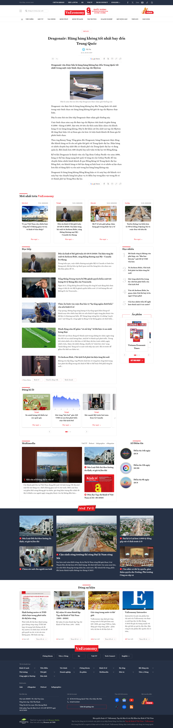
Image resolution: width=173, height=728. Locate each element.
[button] (66, 431)
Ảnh (21, 687)
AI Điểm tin (136, 443)
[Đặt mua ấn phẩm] (148, 10)
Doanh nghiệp (106, 19)
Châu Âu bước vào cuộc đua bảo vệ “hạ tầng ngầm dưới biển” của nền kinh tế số (85, 305)
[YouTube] (142, 2)
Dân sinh (146, 19)
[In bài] (52, 58)
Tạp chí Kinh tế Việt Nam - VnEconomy (139, 721)
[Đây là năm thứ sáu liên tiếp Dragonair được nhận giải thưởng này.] (86, 72)
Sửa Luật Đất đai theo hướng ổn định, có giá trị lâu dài (99, 468)
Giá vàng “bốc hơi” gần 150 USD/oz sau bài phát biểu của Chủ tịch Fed (66, 418)
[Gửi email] (112, 58)
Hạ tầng (127, 203)
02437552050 (75, 702)
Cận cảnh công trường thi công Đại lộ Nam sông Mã (84, 557)
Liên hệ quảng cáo (87, 707)
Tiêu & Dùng (73, 2)
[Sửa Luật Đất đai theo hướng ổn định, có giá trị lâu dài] (36, 526)
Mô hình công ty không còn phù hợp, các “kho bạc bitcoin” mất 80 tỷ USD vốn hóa (139, 258)
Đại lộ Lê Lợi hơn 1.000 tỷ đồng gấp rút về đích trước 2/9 (135, 540)
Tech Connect (102, 2)
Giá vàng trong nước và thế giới (103, 613)
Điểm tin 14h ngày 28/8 (142, 452)
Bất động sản (122, 19)
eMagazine (110, 443)
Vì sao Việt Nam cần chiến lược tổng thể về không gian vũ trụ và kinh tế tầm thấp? (35, 226)
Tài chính (51, 19)
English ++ (115, 2)
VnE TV (89, 2)
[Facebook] (127, 2)
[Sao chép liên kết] (116, 58)
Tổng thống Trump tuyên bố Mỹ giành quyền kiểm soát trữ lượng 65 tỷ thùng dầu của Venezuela (84, 280)
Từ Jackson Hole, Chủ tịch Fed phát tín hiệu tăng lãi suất (84, 357)
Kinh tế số (64, 19)
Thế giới (135, 19)
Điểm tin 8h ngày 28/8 (141, 481)
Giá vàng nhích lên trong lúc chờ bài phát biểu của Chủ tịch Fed (138, 281)
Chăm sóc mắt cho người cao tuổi (37, 569)
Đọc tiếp (26, 249)
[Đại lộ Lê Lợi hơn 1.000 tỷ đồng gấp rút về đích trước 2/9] (137, 526)
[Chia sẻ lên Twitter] (108, 58)
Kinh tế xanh (77, 19)
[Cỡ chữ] (56, 58)
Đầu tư (40, 19)
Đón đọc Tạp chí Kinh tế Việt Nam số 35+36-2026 (98, 496)
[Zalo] (137, 2)
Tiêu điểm (30, 19)
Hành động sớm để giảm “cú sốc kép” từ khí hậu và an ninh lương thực (85, 330)
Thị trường (92, 19)
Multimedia (28, 443)
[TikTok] (147, 2)
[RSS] (131, 707)
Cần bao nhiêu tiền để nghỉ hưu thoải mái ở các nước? (139, 303)
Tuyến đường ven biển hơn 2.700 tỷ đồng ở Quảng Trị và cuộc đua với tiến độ (138, 226)
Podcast (91, 443)
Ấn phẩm (137, 314)
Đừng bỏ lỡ (28, 390)
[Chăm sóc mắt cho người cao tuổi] (36, 556)
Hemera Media (54, 720)
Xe (82, 2)
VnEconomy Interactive (136, 612)
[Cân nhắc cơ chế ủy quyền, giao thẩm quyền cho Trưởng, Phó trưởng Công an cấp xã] (137, 556)
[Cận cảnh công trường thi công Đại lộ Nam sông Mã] (86, 534)
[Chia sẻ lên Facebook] (104, 58)
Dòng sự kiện (86, 587)
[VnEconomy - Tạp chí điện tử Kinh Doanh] (86, 648)
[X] (132, 2)
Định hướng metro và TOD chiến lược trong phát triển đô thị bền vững (34, 615)
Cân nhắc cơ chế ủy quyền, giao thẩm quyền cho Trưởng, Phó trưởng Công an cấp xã (136, 572)
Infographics (100, 443)
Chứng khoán (58, 2)
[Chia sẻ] (120, 58)
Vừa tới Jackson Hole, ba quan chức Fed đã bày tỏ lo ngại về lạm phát (139, 293)
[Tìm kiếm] (26, 11)
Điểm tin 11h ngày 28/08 (142, 466)
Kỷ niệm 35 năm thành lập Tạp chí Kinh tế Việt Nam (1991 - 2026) (68, 615)
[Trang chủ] (22, 19)
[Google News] (152, 2)
